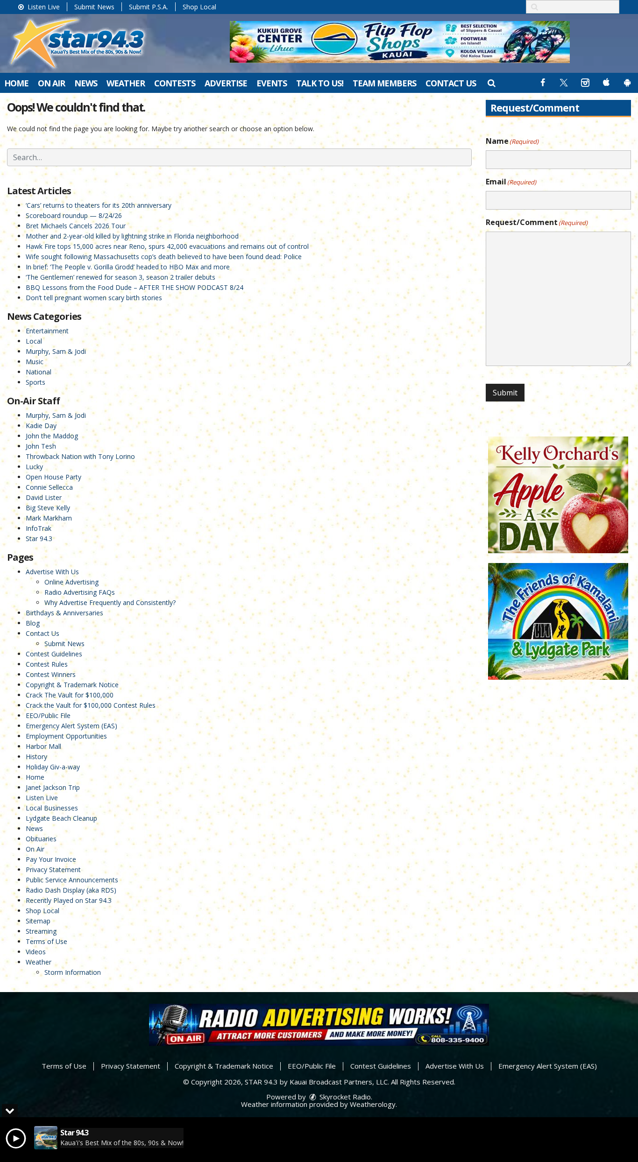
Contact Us (450, 83)
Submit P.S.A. (148, 6)
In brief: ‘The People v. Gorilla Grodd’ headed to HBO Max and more (128, 266)
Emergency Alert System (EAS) (71, 725)
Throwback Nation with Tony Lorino (80, 456)
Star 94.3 (39, 538)
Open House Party (53, 476)
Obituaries (41, 838)
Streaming (41, 931)
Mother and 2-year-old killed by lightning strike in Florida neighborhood (132, 236)
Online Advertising (71, 581)
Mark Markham (49, 518)
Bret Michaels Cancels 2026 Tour (76, 225)
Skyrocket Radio (344, 1096)
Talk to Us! (319, 83)
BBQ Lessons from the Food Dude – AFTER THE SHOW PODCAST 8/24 (134, 287)
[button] (491, 82)
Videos (36, 951)
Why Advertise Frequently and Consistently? (110, 602)
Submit (505, 392)
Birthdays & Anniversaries (64, 612)
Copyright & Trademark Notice (72, 684)
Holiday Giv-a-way (53, 766)
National (38, 371)
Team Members (384, 83)
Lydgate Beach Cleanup (61, 818)
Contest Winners (51, 674)
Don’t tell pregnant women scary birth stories (94, 297)
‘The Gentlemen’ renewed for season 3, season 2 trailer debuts (120, 277)
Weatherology (373, 1104)
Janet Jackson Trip (53, 787)
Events (271, 83)
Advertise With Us (52, 571)
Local (34, 341)
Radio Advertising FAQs (79, 592)
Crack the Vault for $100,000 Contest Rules (91, 705)
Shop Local (199, 6)
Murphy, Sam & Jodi (56, 351)
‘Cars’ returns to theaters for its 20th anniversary (98, 205)
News (85, 83)
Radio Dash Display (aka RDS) (71, 890)
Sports (35, 382)
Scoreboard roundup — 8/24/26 (74, 215)
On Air (51, 83)
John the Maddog (52, 435)
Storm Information (72, 972)
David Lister (44, 497)
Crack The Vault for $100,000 (69, 694)
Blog (33, 623)
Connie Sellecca (49, 487)
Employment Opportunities (66, 736)
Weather (125, 83)
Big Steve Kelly (48, 507)
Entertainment (47, 330)
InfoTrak (38, 528)
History (36, 756)
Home (16, 83)
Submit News (94, 6)
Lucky (34, 466)
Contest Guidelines (54, 653)
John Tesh (41, 446)
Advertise (226, 83)
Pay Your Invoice (51, 859)
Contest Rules (47, 664)
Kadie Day (41, 425)
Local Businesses (52, 807)
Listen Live (43, 6)
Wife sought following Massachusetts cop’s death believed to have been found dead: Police (164, 256)
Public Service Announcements (72, 879)
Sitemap (38, 920)
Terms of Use (46, 941)
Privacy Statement (53, 869)
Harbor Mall (43, 746)
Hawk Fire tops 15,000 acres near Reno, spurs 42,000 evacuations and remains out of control (167, 246)
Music (34, 361)
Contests (174, 83)
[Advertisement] (400, 42)
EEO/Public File (48, 715)
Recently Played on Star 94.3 (69, 900)
